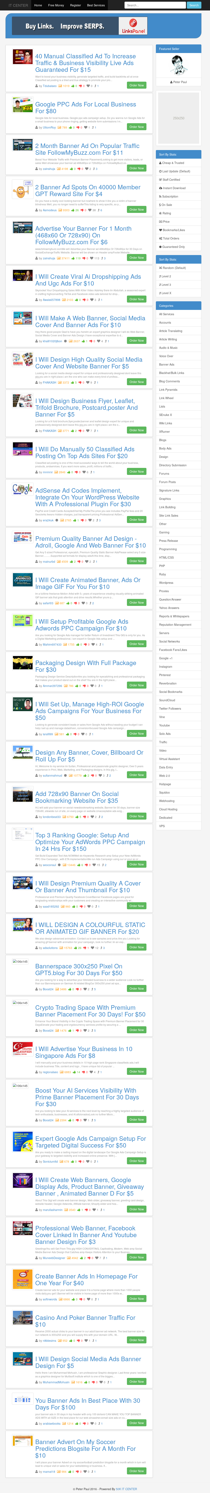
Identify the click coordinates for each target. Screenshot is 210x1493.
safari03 (48, 603)
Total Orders (170, 238)
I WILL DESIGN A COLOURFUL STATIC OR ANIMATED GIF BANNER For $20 (90, 928)
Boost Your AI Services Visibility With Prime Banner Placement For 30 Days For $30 (87, 1097)
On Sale (166, 205)
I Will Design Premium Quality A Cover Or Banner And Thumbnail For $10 (88, 886)
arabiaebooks (51, 1423)
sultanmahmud (52, 775)
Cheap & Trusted (172, 163)
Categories (166, 306)
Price (166, 221)
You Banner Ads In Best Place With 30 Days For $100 (87, 1403)
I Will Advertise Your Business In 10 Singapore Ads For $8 (83, 1052)
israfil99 (48, 734)
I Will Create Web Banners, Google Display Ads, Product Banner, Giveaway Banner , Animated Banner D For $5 (89, 1186)
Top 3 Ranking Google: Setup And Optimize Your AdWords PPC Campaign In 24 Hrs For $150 (90, 841)
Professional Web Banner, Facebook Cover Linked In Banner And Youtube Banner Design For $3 (86, 1234)
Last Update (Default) (176, 171)
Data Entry (166, 767)
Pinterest (165, 675)
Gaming (164, 532)
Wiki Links (165, 423)
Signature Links (169, 490)
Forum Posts (167, 482)
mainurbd (49, 561)
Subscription (169, 196)
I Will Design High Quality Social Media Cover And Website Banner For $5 (89, 362)
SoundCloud (167, 700)
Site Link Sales (168, 515)
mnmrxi (47, 472)
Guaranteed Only (173, 247)
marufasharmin (53, 1210)
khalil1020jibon (52, 341)
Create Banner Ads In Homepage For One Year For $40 (86, 1279)
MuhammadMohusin (56, 1382)
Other (163, 524)
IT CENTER (18, 5)
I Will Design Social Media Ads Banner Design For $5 (88, 1362)
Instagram (165, 666)
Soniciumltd (50, 1161)
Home (38, 5)
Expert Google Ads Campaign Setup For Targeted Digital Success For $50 (90, 1141)
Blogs (162, 440)
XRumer (164, 431)
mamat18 (49, 1471)
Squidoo (164, 792)
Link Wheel (166, 398)
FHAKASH (49, 382)
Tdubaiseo (50, 86)
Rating (166, 213)
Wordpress (166, 582)
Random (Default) (174, 268)
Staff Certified (171, 179)
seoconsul (49, 865)
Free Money (56, 5)
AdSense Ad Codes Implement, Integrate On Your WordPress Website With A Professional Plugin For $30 (87, 497)
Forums (164, 473)
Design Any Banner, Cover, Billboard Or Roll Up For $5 (89, 755)
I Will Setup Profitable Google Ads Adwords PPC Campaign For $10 (81, 624)
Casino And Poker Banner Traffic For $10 (85, 1320)
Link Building (167, 507)
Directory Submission (173, 465)
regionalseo (50, 1072)
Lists (162, 406)
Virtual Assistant (169, 759)
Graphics (165, 499)
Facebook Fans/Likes (173, 650)
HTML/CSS (166, 557)
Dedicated (165, 817)
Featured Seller (169, 49)
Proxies (164, 591)
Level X (166, 293)
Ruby (162, 574)
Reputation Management (175, 624)
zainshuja (49, 169)
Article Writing (168, 339)
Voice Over (166, 356)
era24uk (48, 520)
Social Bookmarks (170, 692)
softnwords (50, 1299)
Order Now (137, 85)
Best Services (96, 5)
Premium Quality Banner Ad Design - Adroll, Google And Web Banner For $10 (90, 541)
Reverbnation (168, 683)
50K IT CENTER (126, 1489)
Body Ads (165, 448)
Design (163, 457)
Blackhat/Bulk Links (171, 373)
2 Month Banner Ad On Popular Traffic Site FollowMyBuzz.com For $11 (87, 149)
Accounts (165, 322)
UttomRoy (49, 127)
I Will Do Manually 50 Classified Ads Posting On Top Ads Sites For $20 (85, 452)
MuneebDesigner (54, 1258)
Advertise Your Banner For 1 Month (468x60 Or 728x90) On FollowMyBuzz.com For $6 (83, 235)
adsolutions (50, 948)
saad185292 (51, 906)
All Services (166, 314)
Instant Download (174, 188)
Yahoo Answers (169, 608)
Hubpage (165, 784)
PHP (162, 566)
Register (75, 5)
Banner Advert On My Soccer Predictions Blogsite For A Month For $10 (85, 1448)
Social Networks (169, 641)
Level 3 (166, 284)
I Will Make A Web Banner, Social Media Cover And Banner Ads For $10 (90, 321)
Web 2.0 (164, 776)
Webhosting (167, 801)
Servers (164, 633)
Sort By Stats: (168, 154)
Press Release (168, 541)
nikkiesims (49, 1340)
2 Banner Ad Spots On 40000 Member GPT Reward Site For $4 (87, 190)
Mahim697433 (52, 644)
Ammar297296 (52, 686)
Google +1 (166, 658)
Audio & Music (168, 348)
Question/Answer (170, 599)
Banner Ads (166, 364)
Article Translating (170, 331)
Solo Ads (165, 734)
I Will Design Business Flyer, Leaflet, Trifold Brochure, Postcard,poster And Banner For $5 (86, 407)
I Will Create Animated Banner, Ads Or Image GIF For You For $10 (87, 583)
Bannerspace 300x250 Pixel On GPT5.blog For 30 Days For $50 (78, 969)
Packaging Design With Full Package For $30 (85, 666)
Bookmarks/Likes (173, 230)
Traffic (163, 742)
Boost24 (48, 989)
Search (194, 5)
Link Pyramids (168, 389)
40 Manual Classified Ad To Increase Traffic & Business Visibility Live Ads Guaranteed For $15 (85, 62)
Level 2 (166, 276)
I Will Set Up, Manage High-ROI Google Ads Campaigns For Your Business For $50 (89, 710)
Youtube (164, 725)
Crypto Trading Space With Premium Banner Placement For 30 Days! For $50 (90, 1010)
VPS (162, 826)
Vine (162, 717)
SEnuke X (165, 415)
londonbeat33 (52, 817)
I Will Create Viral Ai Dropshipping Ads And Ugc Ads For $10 (88, 279)
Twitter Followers (170, 708)
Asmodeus (50, 210)
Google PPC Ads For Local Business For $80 (85, 107)
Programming (168, 549)
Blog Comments (169, 381)
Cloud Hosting (168, 809)
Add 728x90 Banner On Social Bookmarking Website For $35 (77, 797)
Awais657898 (51, 300)
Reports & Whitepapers (174, 616)
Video (163, 750)
